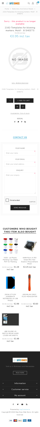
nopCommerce (24, 409)
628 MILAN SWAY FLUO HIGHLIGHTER (29, 296)
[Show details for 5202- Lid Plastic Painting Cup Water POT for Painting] (10, 246)
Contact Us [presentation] (20, 137)
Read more (20, 373)
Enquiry (20, 170)
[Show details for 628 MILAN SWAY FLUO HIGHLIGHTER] (29, 282)
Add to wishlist (22, 106)
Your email (20, 159)
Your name (20, 148)
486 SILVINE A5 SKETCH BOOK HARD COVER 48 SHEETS (10, 333)
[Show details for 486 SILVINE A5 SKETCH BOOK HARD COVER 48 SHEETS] (10, 319)
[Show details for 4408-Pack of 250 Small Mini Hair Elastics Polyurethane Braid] (29, 246)
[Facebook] (13, 404)
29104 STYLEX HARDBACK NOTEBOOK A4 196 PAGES (10, 298)
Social (20, 119)
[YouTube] (22, 404)
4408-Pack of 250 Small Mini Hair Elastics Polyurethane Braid (29, 261)
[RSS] (26, 404)
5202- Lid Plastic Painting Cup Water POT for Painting (10, 260)
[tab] (20, 137)
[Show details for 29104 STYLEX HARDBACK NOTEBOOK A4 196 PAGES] (10, 282)
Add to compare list (17, 106)
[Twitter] (18, 404)
